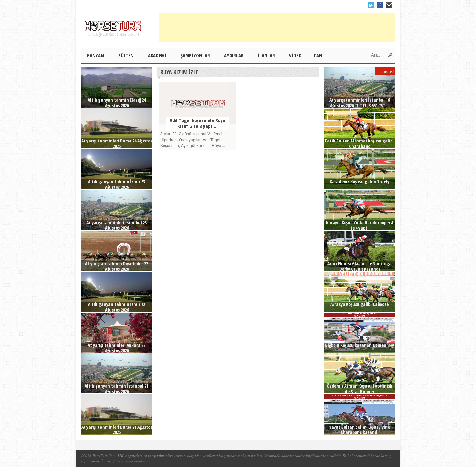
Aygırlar (234, 55)
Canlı (320, 55)
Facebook (380, 5)
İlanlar (266, 55)
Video (295, 55)
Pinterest (389, 5)
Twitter (371, 5)
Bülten (126, 55)
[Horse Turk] (113, 26)
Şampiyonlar (195, 55)
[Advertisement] (277, 27)
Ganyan (95, 55)
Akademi (157, 55)
